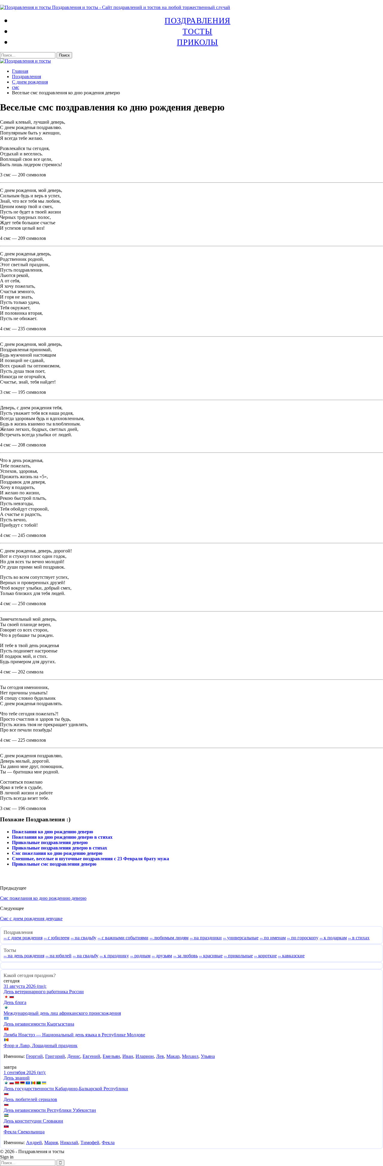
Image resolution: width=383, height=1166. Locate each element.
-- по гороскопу (302, 937)
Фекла (108, 1142)
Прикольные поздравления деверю (50, 842)
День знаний (17, 1077)
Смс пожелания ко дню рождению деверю (57, 853)
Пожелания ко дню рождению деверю (52, 831)
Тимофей (89, 1142)
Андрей (34, 1142)
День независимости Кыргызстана (39, 1023)
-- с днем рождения (23, 937)
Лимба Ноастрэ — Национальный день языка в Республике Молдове (74, 1034)
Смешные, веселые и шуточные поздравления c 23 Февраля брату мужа (90, 858)
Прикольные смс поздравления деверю (54, 864)
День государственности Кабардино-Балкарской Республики (66, 1088)
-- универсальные (241, 937)
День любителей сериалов (30, 1099)
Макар (173, 1056)
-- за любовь (185, 955)
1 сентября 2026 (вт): (25, 1072)
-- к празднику (114, 955)
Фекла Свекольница (24, 1131)
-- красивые (211, 955)
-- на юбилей (58, 955)
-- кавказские (291, 955)
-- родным (140, 955)
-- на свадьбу (83, 937)
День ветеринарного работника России (44, 991)
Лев (160, 1056)
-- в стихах (359, 937)
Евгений (91, 1056)
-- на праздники (206, 937)
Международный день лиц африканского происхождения (62, 1013)
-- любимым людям (169, 937)
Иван (127, 1056)
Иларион (145, 1056)
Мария (51, 1142)
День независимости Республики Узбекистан (50, 1110)
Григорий (55, 1056)
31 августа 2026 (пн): (25, 986)
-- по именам (273, 937)
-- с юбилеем (56, 937)
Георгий (34, 1056)
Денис (73, 1056)
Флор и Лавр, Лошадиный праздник (40, 1045)
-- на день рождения (24, 955)
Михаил (190, 1056)
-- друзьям (162, 955)
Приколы (197, 42)
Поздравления (197, 20)
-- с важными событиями (123, 937)
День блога (15, 1002)
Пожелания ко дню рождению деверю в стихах (62, 837)
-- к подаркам (333, 937)
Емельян (111, 1056)
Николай (69, 1142)
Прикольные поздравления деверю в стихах (59, 847)
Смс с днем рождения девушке (31, 918)
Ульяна (208, 1056)
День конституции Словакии (33, 1120)
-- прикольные (238, 955)
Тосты (197, 31)
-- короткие (265, 955)
